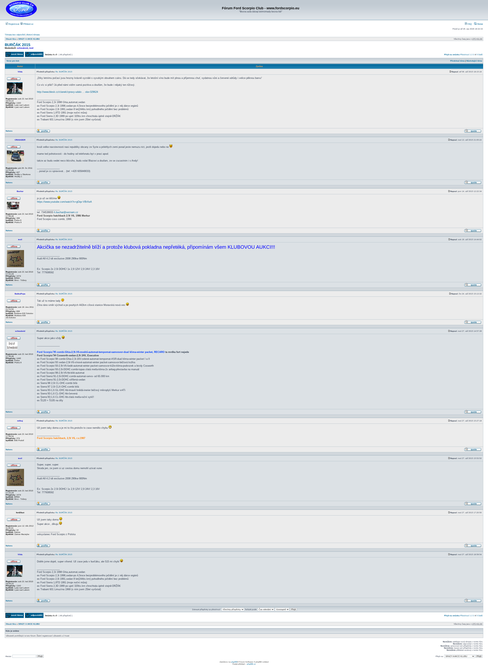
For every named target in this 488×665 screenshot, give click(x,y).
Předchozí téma (457, 61)
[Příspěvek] (450, 72)
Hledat (479, 24)
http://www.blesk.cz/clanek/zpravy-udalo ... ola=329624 (67, 91)
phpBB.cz (251, 664)
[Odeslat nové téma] (14, 56)
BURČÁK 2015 (17, 45)
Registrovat (13, 24)
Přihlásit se (28, 24)
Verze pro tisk (12, 61)
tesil (31, 48)
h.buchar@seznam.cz (66, 212)
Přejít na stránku (452, 55)
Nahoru (9, 131)
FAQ (469, 24)
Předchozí (464, 55)
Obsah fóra (11, 39)
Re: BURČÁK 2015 (63, 72)
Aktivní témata (33, 35)
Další (480, 55)
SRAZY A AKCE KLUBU (29, 39)
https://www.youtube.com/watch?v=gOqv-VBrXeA (64, 201)
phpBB (234, 662)
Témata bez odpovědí (15, 35)
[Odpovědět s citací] (472, 132)
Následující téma (474, 61)
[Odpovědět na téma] (34, 56)
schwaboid (22, 48)
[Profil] (43, 132)
